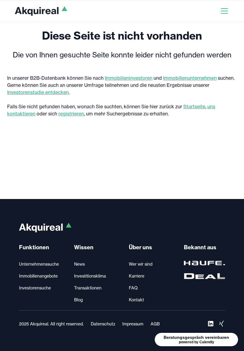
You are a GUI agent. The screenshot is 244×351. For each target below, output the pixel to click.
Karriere (136, 276)
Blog (78, 300)
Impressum (132, 324)
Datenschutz (103, 324)
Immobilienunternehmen (190, 78)
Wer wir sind (140, 264)
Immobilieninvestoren (128, 78)
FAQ (133, 288)
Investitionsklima (90, 276)
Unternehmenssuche (39, 264)
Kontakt (136, 300)
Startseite (194, 106)
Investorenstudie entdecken (38, 92)
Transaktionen (87, 288)
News (79, 264)
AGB (155, 324)
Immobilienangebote (38, 276)
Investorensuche (35, 288)
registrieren (71, 114)
